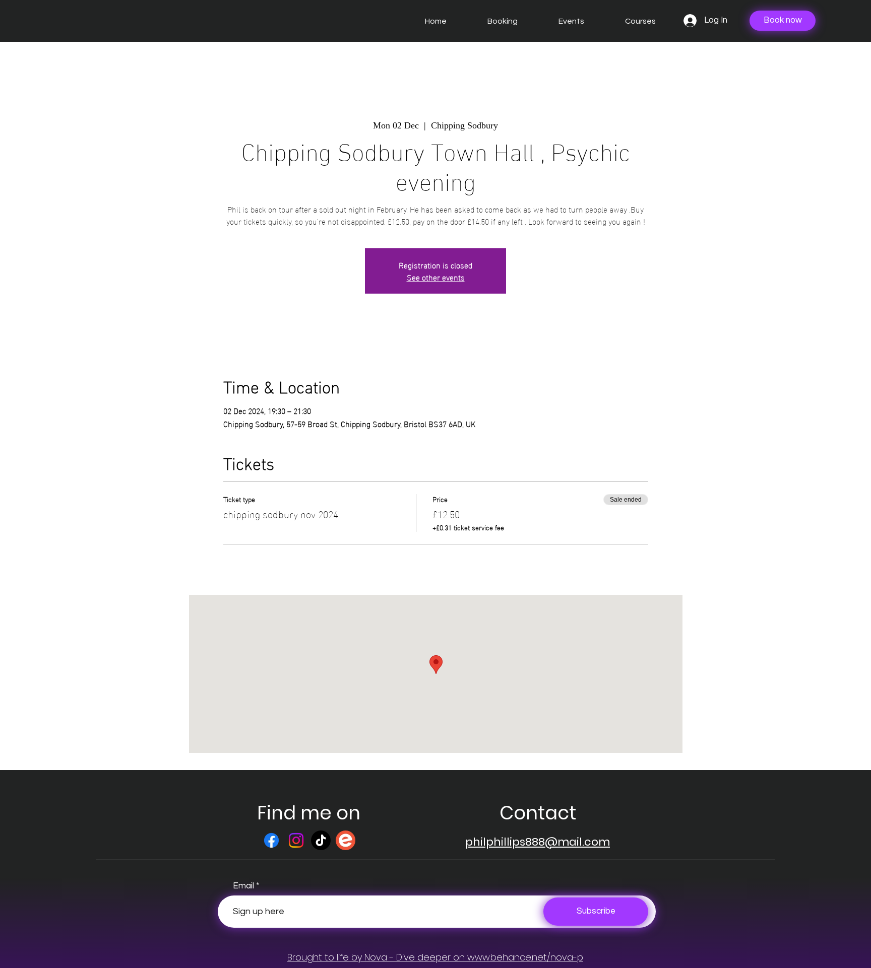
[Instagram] (296, 840)
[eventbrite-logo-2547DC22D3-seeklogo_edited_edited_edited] (345, 840)
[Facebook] (271, 840)
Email (243, 886)
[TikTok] (321, 840)
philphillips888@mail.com (537, 842)
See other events (436, 276)
